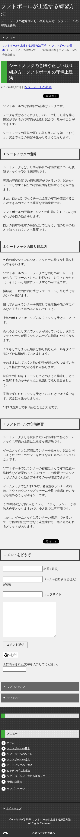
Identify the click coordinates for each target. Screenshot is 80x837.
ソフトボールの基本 (38, 87)
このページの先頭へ (43, 832)
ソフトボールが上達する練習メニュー (28, 776)
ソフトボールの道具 (18, 759)
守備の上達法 (14, 781)
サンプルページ (16, 788)
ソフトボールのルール (19, 753)
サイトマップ (13, 808)
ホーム (11, 742)
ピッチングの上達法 (18, 770)
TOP (24, 45)
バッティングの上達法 (19, 765)
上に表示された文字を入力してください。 (31, 664)
